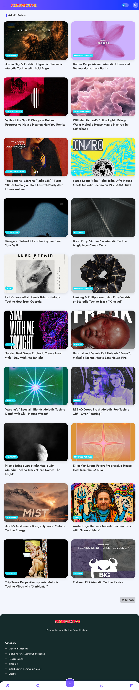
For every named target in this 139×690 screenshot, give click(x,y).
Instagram (13, 663)
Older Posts (128, 599)
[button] (135, 5)
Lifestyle (12, 673)
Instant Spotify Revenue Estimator (25, 668)
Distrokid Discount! (18, 648)
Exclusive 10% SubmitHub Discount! (27, 653)
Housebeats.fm (16, 658)
